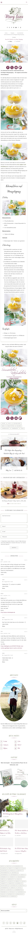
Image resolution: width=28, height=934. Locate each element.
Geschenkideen (14, 874)
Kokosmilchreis (17, 423)
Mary (11, 41)
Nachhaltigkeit (5, 885)
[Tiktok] (20, 27)
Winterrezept (4, 896)
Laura (2, 560)
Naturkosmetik (4, 887)
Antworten (25, 560)
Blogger (3, 868)
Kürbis (17, 881)
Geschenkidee (4, 874)
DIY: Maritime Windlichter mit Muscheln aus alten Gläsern (21, 832)
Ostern (13, 887)
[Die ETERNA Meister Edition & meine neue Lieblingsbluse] (21, 842)
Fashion (12, 870)
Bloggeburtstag (17, 866)
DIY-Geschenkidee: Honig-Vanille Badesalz (5, 850)
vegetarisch (10, 894)
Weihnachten (19, 894)
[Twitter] (9, 27)
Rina (2, 631)
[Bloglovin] (18, 27)
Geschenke (15, 872)
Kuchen (10, 881)
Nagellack (22, 885)
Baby (2, 866)
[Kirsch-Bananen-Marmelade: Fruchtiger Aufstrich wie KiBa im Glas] (14, 490)
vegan (22, 428)
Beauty (9, 866)
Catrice (10, 868)
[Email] (16, 27)
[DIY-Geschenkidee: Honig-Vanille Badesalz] (6, 842)
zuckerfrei (13, 896)
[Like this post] (18, 434)
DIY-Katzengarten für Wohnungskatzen (12, 814)
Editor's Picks (4, 870)
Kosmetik (3, 881)
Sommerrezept (15, 428)
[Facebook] (7, 27)
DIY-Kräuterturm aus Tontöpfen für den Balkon (5, 832)
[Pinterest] (13, 27)
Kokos (9, 423)
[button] (8, 67)
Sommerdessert (5, 428)
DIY (23, 868)
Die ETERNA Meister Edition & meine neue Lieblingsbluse (21, 850)
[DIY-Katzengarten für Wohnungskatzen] (14, 808)
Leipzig (23, 881)
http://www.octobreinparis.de (8, 612)
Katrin (2, 593)
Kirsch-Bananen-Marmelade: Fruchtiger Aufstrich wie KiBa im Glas (14, 501)
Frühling (20, 870)
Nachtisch (14, 885)
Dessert (3, 423)
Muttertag (19, 883)
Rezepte (12, 33)
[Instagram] (11, 27)
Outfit (19, 887)
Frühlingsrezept (5, 872)
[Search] (26, 2)
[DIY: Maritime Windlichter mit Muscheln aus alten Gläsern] (21, 824)
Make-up (11, 883)
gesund (23, 874)
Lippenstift (4, 883)
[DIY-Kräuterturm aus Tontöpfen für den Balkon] (6, 824)
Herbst (3, 879)
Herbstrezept (11, 879)
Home (6, 33)
